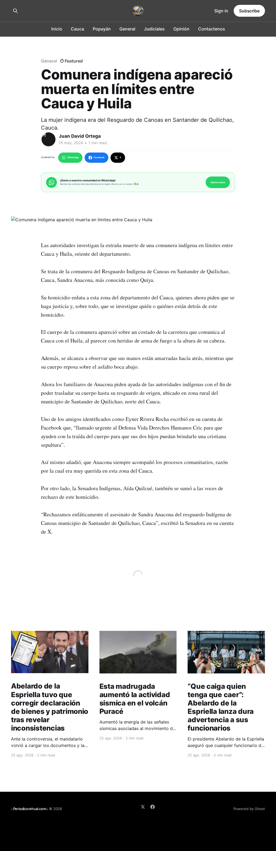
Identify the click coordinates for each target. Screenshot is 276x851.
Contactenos (211, 29)
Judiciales (154, 29)
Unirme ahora (218, 182)
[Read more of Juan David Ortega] (48, 139)
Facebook (99, 157)
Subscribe (249, 10)
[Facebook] (152, 807)
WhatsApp (73, 157)
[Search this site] (15, 10)
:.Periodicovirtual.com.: (29, 809)
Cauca (77, 29)
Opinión (181, 29)
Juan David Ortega (80, 136)
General (127, 29)
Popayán (102, 29)
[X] (143, 807)
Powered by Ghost (249, 809)
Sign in (221, 10)
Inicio (56, 29)
